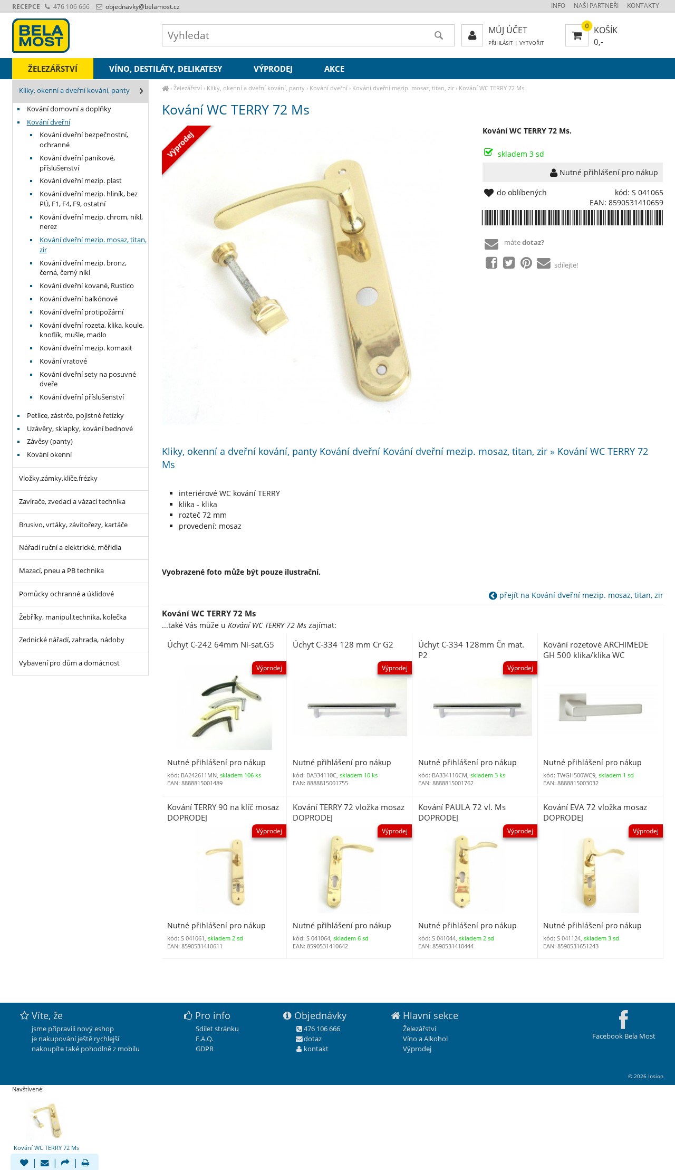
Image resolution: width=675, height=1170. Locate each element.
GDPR (205, 1048)
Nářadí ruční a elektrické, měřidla (70, 547)
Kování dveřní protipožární (81, 312)
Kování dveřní (329, 88)
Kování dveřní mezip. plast (81, 180)
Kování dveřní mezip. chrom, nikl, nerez (91, 222)
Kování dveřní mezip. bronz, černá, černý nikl (83, 268)
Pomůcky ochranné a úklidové (66, 593)
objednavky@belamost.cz (142, 6)
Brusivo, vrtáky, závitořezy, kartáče (73, 524)
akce (334, 68)
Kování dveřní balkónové (79, 298)
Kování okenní (49, 454)
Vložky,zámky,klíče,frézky (58, 478)
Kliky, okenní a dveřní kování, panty (256, 88)
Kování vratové (63, 361)
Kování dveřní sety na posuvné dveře (88, 379)
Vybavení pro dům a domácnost (69, 663)
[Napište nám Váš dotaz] (45, 1163)
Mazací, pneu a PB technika (61, 570)
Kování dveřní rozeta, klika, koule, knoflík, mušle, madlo (92, 330)
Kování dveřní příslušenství (82, 397)
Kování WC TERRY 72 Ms (491, 88)
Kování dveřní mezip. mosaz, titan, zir (403, 88)
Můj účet (507, 30)
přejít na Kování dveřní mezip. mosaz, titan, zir (580, 595)
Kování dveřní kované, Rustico (87, 285)
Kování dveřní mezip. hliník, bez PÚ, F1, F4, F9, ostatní (89, 198)
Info (558, 5)
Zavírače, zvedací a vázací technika (72, 501)
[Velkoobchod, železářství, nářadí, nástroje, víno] (165, 88)
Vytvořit (531, 43)
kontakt (316, 1048)
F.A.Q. (204, 1038)
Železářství (187, 88)
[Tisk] (85, 1163)
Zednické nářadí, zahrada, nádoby (71, 639)
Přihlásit (500, 43)
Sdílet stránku (217, 1028)
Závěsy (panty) (50, 441)
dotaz (313, 1038)
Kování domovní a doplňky (69, 108)
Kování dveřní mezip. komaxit (86, 348)
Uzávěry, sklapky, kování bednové (80, 428)
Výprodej (273, 68)
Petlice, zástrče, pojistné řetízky (75, 415)
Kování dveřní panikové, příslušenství (77, 163)
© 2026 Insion (645, 1076)
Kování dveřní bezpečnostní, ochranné (84, 139)
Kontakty (643, 5)
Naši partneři (596, 5)
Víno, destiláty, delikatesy (165, 68)
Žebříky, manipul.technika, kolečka (73, 617)
